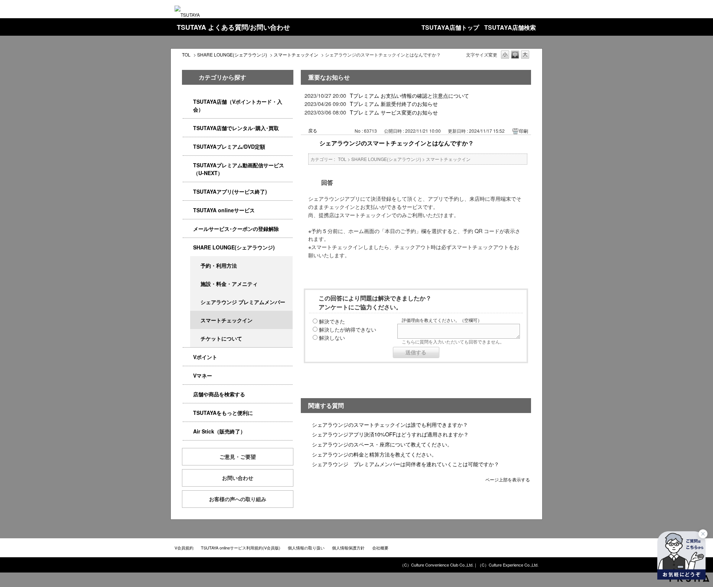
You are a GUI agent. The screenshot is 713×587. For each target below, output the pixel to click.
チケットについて (221, 338)
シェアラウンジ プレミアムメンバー (243, 302)
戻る (312, 130)
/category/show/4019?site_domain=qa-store (188, 192)
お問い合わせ (237, 477)
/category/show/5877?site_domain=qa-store (188, 247)
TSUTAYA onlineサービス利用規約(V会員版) (240, 548)
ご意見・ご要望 (237, 456)
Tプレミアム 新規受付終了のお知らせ (394, 103)
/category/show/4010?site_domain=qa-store (188, 210)
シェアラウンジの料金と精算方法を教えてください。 (374, 454)
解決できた (332, 321)
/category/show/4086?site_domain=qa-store (188, 394)
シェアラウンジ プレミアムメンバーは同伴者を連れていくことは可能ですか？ (405, 464)
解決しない (332, 337)
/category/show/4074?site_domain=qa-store (188, 357)
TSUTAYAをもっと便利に (223, 412)
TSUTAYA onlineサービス (224, 210)
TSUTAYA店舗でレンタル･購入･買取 (236, 128)
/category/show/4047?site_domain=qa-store (188, 102)
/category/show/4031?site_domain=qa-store (188, 147)
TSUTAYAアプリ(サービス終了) (230, 191)
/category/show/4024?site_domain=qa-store (188, 413)
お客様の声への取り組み (237, 499)
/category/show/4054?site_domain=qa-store (188, 128)
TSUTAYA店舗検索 (510, 27)
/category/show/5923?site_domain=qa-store (188, 165)
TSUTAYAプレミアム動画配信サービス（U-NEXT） (238, 169)
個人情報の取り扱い (306, 548)
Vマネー (202, 375)
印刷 (523, 131)
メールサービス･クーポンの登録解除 (236, 228)
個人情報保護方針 (348, 548)
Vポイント (205, 357)
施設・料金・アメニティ (229, 283)
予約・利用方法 (219, 265)
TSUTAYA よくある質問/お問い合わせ (233, 27)
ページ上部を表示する (507, 479)
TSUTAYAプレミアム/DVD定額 (229, 146)
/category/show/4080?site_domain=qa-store (188, 229)
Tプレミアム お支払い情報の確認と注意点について (409, 95)
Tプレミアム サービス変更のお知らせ (394, 112)
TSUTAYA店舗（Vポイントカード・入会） (237, 105)
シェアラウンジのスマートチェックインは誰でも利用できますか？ (390, 424)
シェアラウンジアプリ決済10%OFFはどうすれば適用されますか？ (390, 434)
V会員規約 (184, 548)
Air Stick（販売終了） (219, 431)
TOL (186, 54)
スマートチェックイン (296, 54)
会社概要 (380, 548)
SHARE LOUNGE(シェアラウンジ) (232, 54)
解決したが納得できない (347, 329)
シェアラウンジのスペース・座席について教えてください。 (382, 444)
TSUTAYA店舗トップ (450, 27)
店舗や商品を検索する (219, 394)
